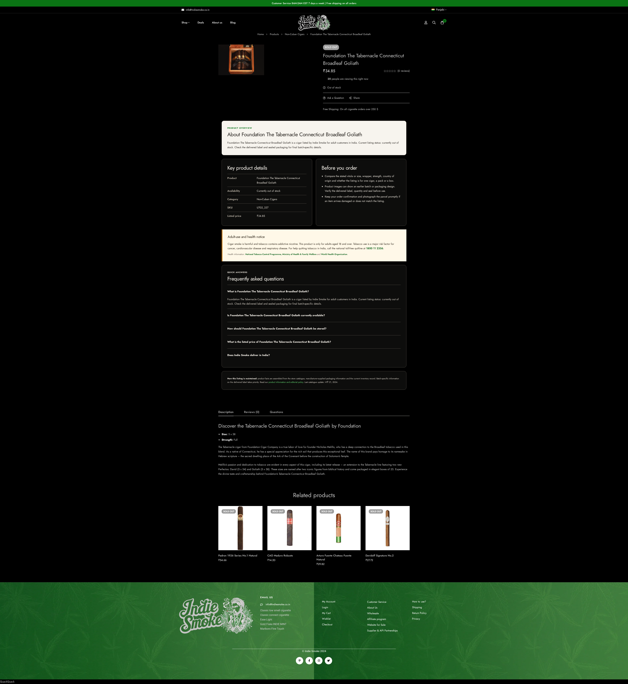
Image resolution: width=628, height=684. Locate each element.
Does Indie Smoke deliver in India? (248, 355)
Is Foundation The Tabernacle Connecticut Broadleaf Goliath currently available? (276, 315)
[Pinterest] (299, 660)
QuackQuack (7, 682)
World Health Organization (334, 254)
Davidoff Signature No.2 (380, 555)
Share (356, 98)
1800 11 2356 (374, 248)
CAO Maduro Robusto (280, 555)
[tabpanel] (314, 449)
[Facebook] (309, 660)
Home (260, 34)
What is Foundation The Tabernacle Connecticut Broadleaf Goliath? (268, 291)
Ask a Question (335, 98)
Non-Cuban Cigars (294, 34)
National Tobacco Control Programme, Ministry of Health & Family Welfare (280, 254)
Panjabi (440, 9)
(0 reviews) (404, 71)
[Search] (434, 22)
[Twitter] (328, 660)
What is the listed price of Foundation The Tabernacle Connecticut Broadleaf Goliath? (279, 342)
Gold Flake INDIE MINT (273, 624)
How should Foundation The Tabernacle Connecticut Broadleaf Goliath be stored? (276, 328)
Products (274, 34)
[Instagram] (319, 660)
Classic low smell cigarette (275, 610)
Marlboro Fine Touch (272, 628)
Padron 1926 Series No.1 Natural (237, 555)
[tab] (226, 412)
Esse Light (266, 619)
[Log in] (426, 22)
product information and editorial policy (286, 382)
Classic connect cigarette (274, 615)
